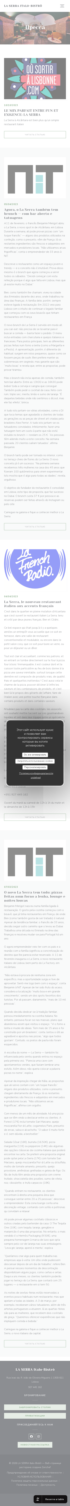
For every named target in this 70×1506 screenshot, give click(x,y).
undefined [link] (36, 777)
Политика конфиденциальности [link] (36, 773)
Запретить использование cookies (35, 761)
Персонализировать (35, 767)
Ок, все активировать (35, 754)
